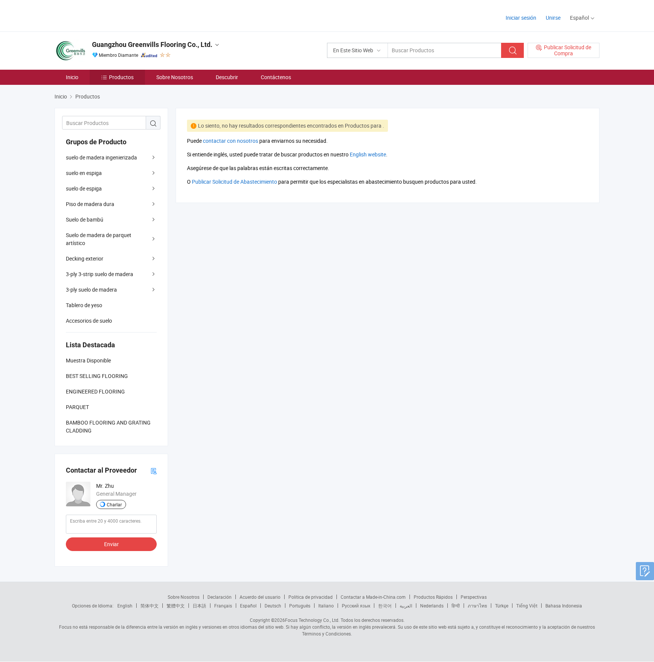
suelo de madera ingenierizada (101, 157)
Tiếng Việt (526, 606)
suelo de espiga (84, 188)
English (124, 606)
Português (299, 606)
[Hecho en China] (103, 15)
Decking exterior (84, 258)
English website (368, 154)
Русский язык (356, 606)
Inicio (72, 77)
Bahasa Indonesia (563, 606)
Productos (121, 77)
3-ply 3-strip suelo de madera (99, 274)
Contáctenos (276, 77)
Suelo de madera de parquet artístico (98, 239)
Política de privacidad (310, 597)
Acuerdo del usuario (260, 597)
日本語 (199, 606)
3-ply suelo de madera (91, 289)
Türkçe (501, 606)
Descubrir (227, 77)
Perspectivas (474, 597)
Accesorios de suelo (89, 320)
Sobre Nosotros (174, 77)
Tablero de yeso (84, 305)
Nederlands (432, 606)
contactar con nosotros (230, 140)
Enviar (111, 544)
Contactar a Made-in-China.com (373, 597)
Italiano (326, 606)
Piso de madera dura (90, 204)
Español (248, 606)
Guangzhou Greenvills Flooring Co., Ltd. (152, 44)
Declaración (219, 597)
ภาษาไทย (477, 606)
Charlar (114, 504)
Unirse (553, 17)
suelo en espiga (84, 172)
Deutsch (273, 606)
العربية (406, 606)
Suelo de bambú (84, 219)
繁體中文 (176, 606)
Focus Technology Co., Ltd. (312, 620)
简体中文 (149, 606)
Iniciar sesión (521, 17)
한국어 (385, 606)
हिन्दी (456, 606)
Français (223, 606)
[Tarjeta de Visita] (154, 470)
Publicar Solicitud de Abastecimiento (234, 181)
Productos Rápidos (433, 597)
